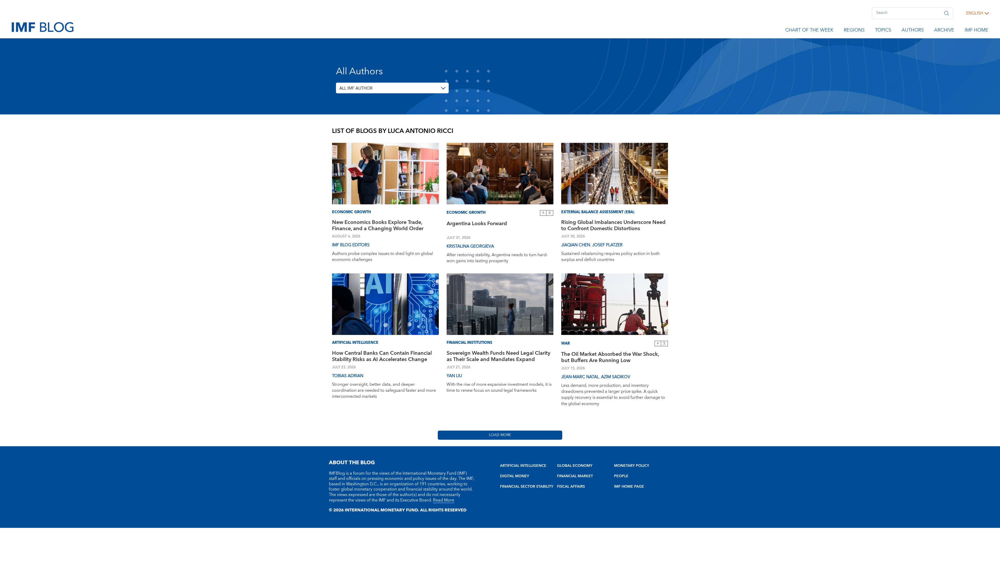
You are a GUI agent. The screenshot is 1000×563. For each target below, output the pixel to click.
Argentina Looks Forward (477, 224)
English (974, 13)
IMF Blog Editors (351, 245)
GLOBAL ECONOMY (574, 465)
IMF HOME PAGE (629, 486)
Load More (500, 435)
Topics (883, 31)
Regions (854, 31)
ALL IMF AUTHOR (356, 88)
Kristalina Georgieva (470, 246)
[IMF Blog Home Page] (42, 26)
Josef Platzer (607, 245)
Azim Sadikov (615, 377)
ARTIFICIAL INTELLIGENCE (523, 465)
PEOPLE (621, 476)
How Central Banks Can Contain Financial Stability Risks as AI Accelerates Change (382, 357)
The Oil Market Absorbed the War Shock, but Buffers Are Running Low (610, 358)
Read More (443, 500)
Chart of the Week (809, 31)
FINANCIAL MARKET (575, 476)
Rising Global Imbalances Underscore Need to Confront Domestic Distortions (613, 226)
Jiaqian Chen (575, 245)
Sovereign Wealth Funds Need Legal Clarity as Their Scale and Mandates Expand (498, 357)
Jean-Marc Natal (580, 377)
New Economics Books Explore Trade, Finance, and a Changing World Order (377, 226)
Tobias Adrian (347, 376)
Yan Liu (454, 376)
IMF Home (976, 31)
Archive (944, 31)
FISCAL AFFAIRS (571, 486)
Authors (913, 31)
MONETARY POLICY (631, 465)
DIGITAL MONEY (514, 476)
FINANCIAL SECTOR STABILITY (526, 486)
